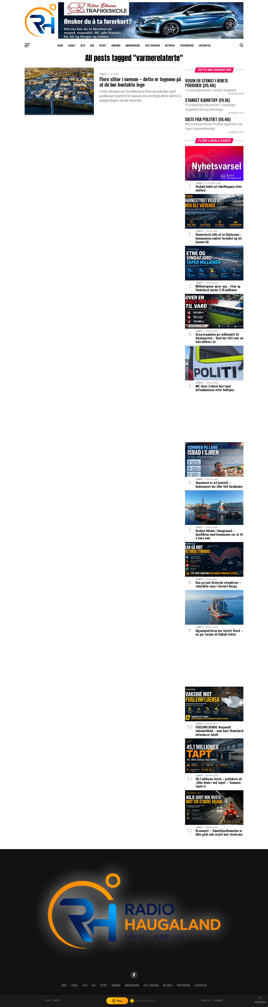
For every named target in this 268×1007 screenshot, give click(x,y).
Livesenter (205, 45)
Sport (102, 45)
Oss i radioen (152, 45)
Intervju (170, 45)
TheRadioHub (260, 1002)
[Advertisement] (214, 418)
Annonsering (132, 45)
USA (92, 45)
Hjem (60, 45)
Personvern (186, 45)
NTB (83, 45)
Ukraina (115, 45)
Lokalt (71, 45)
